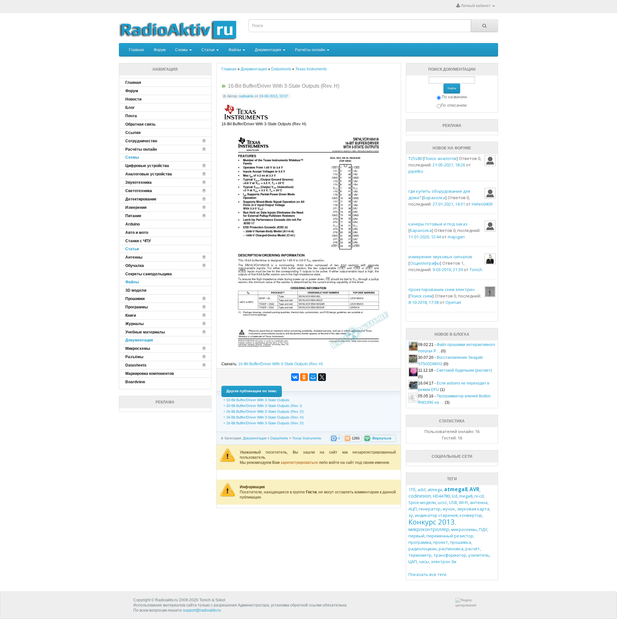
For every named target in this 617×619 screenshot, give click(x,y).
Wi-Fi (463, 502)
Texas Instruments (306, 438)
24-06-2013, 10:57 (273, 96)
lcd (454, 496)
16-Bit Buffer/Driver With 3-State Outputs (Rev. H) (280, 364)
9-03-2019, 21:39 (448, 269)
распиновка (451, 549)
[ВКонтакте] (295, 377)
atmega (434, 489)
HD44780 (441, 496)
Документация (268, 50)
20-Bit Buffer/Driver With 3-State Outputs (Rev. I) (264, 406)
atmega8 (456, 489)
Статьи (208, 50)
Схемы (182, 50)
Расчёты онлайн (310, 50)
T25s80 (415, 158)
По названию (454, 97)
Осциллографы (425, 263)
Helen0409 (482, 204)
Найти (452, 88)
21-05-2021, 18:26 (449, 165)
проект (440, 542)
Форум (159, 50)
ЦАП (412, 561)
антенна (478, 502)
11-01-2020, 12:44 (424, 237)
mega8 (465, 496)
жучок (449, 509)
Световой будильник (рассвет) (464, 370)
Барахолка (434, 197)
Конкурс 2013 (431, 521)
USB (453, 502)
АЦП (412, 509)
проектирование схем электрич (441, 289)
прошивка (460, 542)
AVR (474, 489)
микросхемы (464, 529)
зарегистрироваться (300, 462)
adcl (421, 489)
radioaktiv (246, 96)
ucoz (442, 502)
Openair (453, 302)
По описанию (454, 105)
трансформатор (450, 555)
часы (424, 561)
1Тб (412, 489)
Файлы (235, 50)
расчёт (472, 549)
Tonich (475, 269)
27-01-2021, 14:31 (449, 204)
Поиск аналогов (440, 158)
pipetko (415, 171)
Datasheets (279, 438)
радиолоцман (422, 549)
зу (410, 515)
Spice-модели (422, 502)
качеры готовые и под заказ (438, 224)
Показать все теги (427, 574)
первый (416, 536)
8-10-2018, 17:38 (423, 302)
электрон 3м (443, 561)
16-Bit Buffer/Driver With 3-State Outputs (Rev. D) (265, 411)
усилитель (478, 555)
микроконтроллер (428, 529)
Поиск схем (421, 296)
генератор (430, 509)
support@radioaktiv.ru (202, 610)
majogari (456, 237)
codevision (419, 496)
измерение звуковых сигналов (440, 257)
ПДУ (483, 529)
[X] (322, 377)
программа (419, 542)
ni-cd (479, 496)
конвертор (471, 515)
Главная (136, 50)
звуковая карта (473, 509)
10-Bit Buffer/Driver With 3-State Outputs (258, 400)
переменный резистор (449, 536)
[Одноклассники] (304, 377)
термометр (420, 555)
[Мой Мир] (313, 377)
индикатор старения (436, 515)
